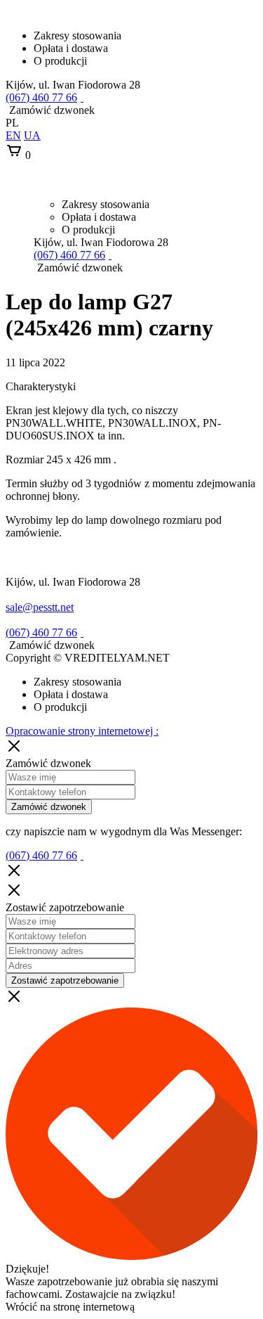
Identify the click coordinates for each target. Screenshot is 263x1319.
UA (32, 135)
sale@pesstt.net (40, 607)
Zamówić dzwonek (48, 807)
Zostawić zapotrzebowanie (65, 980)
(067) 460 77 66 (41, 97)
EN (13, 135)
